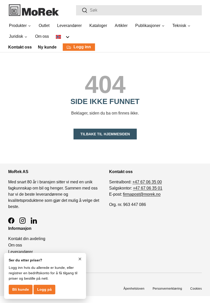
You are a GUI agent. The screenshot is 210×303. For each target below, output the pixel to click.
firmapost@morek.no (142, 194)
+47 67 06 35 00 (147, 182)
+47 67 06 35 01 (147, 188)
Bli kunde (20, 289)
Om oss (15, 245)
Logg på (44, 289)
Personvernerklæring (167, 288)
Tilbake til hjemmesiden (105, 134)
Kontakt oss (20, 47)
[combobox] (139, 10)
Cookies (196, 288)
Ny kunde (47, 47)
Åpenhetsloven (133, 288)
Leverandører (20, 252)
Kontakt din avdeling (26, 238)
